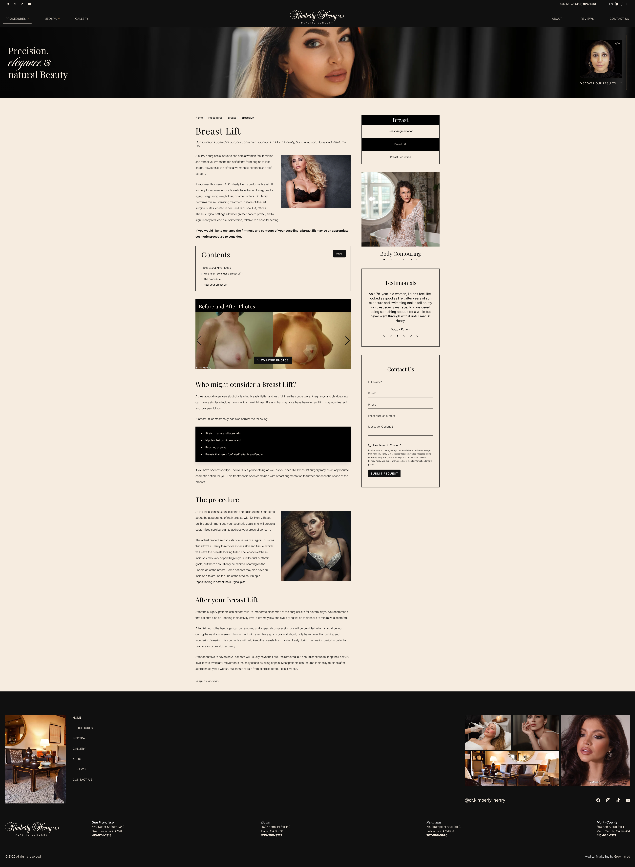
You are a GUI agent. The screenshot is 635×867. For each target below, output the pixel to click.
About (78, 759)
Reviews (79, 769)
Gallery (79, 749)
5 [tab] (411, 259)
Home (199, 117)
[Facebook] (8, 4)
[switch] (619, 4)
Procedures (215, 117)
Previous (198, 340)
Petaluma (433, 822)
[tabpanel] (400, 214)
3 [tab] (397, 259)
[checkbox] (384, 445)
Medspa (79, 738)
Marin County (607, 822)
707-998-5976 (436, 835)
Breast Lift (400, 144)
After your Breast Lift (214, 284)
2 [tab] (391, 259)
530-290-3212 (271, 835)
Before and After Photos (216, 268)
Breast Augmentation (400, 131)
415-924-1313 (101, 835)
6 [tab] (417, 259)
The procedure (211, 279)
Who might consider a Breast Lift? (222, 273)
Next (347, 340)
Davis (265, 822)
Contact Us (82, 779)
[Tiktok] (22, 4)
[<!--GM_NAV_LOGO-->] (320, 17)
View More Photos (273, 360)
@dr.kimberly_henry (485, 800)
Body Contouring (400, 253)
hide (339, 253)
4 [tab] (404, 259)
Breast (232, 117)
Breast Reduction (400, 157)
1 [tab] (384, 259)
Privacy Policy (374, 461)
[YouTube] (29, 4)
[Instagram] (15, 4)
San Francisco (103, 822)
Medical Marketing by (599, 856)
